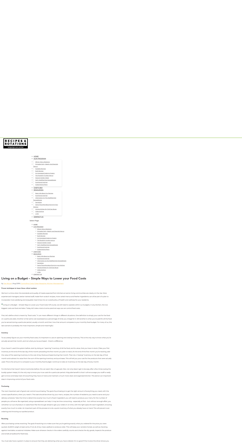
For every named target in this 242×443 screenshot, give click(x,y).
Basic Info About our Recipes (44, 193)
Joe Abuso (8, 283)
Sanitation (38, 202)
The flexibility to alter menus (44, 175)
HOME (35, 224)
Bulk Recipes (39, 171)
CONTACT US (38, 217)
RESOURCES (37, 254)
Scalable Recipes (40, 168)
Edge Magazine (40, 283)
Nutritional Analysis (41, 182)
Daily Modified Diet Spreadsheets (45, 180)
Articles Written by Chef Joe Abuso (46, 209)
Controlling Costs (27, 283)
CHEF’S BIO (37, 251)
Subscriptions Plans (41, 184)
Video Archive (39, 211)
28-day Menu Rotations (42, 162)
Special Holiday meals (42, 178)
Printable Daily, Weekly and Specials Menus (45, 165)
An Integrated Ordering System (45, 173)
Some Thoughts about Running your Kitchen (45, 206)
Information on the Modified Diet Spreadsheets (44, 199)
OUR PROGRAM (38, 227)
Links (37, 213)
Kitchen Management (55, 283)
